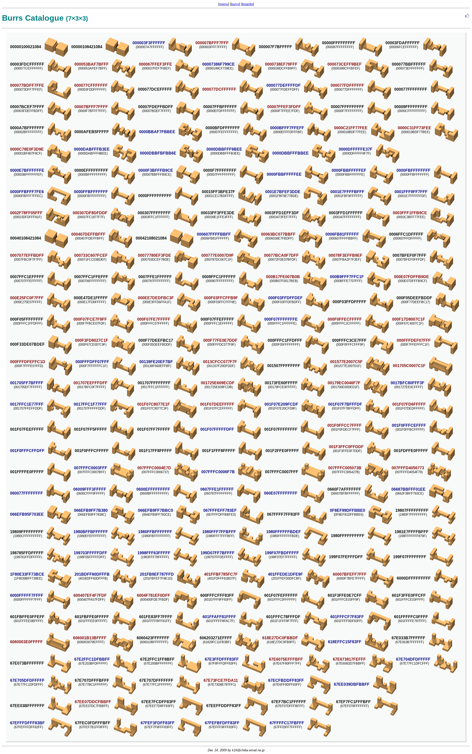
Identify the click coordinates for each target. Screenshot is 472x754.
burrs (235, 4)
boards (247, 4)
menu (223, 4)
